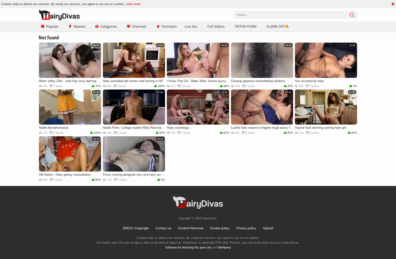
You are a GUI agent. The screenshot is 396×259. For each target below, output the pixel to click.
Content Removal (190, 228)
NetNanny (224, 247)
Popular (52, 26)
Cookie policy (219, 228)
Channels (139, 26)
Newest (79, 26)
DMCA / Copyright (136, 228)
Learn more (133, 4)
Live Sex (190, 26)
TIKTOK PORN (245, 26)
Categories (108, 26)
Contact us (163, 228)
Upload (268, 228)
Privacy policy (246, 228)
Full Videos (216, 26)
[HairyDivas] (59, 15)
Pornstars (169, 26)
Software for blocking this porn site (188, 247)
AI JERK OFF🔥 (278, 26)
